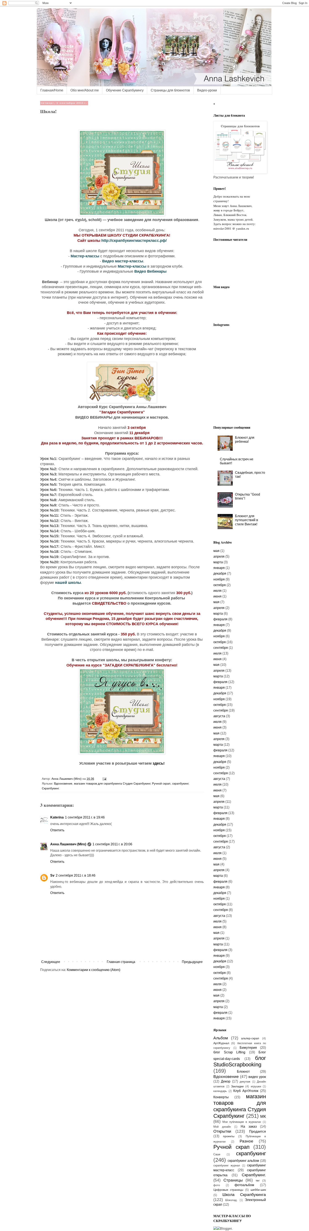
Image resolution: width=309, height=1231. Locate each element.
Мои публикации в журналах (241, 1121)
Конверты (221, 1097)
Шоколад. (231, 1200)
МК (263, 1116)
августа (219, 716)
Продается (257, 1131)
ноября (219, 579)
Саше (216, 1154)
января (219, 568)
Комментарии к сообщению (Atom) (93, 970)
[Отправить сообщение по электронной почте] (104, 778)
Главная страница (121, 962)
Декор (225, 1081)
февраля (220, 619)
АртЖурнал (221, 1043)
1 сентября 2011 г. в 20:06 (112, 844)
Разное (246, 1141)
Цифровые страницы (228, 1189)
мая (216, 551)
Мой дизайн (222, 1126)
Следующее (50, 962)
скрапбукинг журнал (226, 1165)
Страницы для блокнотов (170, 90)
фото (216, 1185)
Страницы (233, 1180)
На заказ (249, 1126)
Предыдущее (192, 962)
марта (218, 562)
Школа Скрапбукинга (244, 1194)
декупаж (245, 1081)
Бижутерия (248, 1047)
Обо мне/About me (84, 90)
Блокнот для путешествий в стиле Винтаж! (246, 520)
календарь (220, 1091)
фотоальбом (244, 1185)
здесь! (159, 763)
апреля (218, 556)
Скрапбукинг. (50, 788)
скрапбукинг (180, 783)
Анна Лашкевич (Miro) (68, 844)
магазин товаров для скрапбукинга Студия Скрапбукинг (112, 783)
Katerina (57, 817)
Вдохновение (63, 783)
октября (219, 585)
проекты (228, 1136)
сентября (220, 647)
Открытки (222, 1131)
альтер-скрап (250, 1038)
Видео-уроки (207, 90)
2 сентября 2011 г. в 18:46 (75, 875)
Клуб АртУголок (245, 1091)
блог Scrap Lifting (229, 1052)
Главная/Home (51, 90)
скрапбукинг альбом (243, 1160)
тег (258, 1180)
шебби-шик (258, 1189)
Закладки (237, 1086)
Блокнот (243, 1071)
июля (217, 590)
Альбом (220, 1038)
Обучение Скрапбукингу (125, 90)
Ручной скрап (161, 783)
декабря (219, 573)
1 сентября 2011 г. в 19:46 (85, 817)
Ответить (57, 830)
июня (217, 596)
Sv (52, 875)
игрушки (256, 1086)
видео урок (257, 1077)
